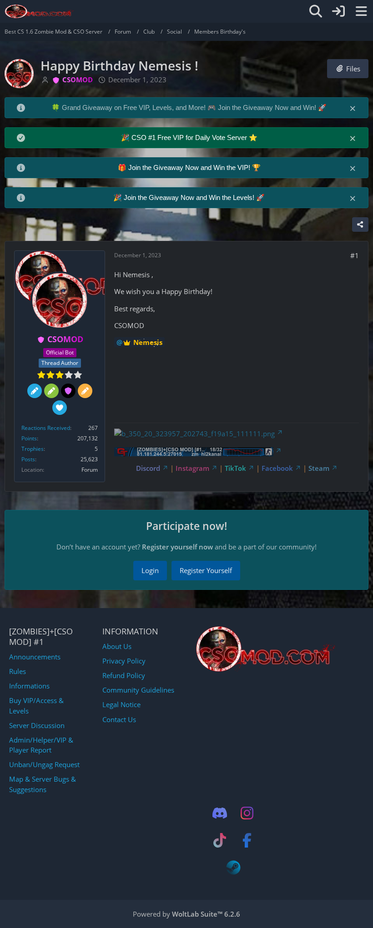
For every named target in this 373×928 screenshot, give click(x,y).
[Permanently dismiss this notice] (353, 107)
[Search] (316, 11)
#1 (354, 255)
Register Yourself (206, 570)
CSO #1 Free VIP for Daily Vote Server (190, 137)
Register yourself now (177, 546)
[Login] (338, 11)
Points (29, 438)
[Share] (360, 224)
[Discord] (219, 813)
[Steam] (233, 867)
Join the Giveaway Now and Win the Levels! (190, 197)
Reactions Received (45, 428)
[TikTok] (219, 840)
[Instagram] (247, 813)
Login (150, 570)
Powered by (186, 913)
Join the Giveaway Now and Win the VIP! (190, 167)
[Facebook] (247, 840)
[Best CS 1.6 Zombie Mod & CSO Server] (39, 11)
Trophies (32, 449)
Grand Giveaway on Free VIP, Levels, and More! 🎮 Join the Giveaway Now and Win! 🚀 (194, 107)
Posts (28, 459)
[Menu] (361, 11)
